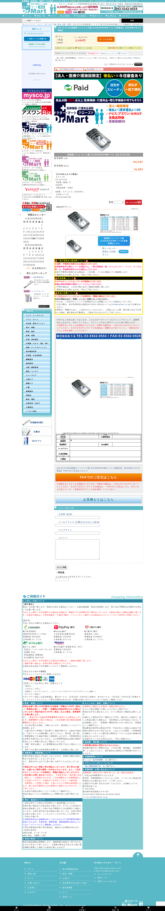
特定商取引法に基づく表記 (99, 4)
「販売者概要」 (98, 760)
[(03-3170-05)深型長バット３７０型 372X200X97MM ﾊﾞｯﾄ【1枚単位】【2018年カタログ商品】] (98, 207)
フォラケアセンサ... (38, 291)
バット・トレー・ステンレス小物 (43, 24)
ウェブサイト (65, 530)
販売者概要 (84, 4)
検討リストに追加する (66, 48)
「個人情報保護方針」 (93, 766)
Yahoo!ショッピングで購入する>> (114, 53)
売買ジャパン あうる (106, 881)
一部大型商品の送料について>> (70, 69)
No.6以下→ (44, 306)
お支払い (114, 4)
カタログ (126, 16)
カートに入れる (106, 39)
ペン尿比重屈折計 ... (38, 277)
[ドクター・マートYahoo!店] (37, 190)
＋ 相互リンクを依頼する (37, 39)
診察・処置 (66, 24)
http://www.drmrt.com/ (110, 868)
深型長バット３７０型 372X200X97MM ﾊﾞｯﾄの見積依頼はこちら (113, 240)
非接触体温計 (37, 422)
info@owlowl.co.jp (121, 304)
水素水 (37, 432)
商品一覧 (41, 16)
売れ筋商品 (81, 16)
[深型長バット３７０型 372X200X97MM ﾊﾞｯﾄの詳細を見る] (74, 240)
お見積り (67, 16)
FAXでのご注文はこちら (98, 477)
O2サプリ (37, 441)
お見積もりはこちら (98, 499)
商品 (59, 24)
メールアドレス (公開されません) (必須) (79, 522)
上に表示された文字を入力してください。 (74, 577)
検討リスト (97, 16)
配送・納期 (124, 4)
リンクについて (104, 874)
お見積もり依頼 (131, 58)
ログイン (64, 4)
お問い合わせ (34, 883)
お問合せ (112, 16)
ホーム (28, 16)
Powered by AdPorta (37, 47)
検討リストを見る (85, 48)
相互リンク (102, 878)
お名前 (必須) (65, 514)
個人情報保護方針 (136, 4)
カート (54, 16)
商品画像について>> (95, 69)
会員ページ (73, 4)
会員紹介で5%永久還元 (37, 44)
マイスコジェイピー (35, 33)
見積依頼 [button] (123, 251)
